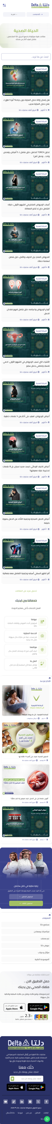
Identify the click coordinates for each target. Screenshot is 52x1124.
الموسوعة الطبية (42, 959)
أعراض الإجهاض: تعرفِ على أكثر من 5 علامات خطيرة (27, 416)
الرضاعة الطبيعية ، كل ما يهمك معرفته (35, 714)
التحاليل (37, 1113)
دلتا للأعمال (10, 1113)
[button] (26, 590)
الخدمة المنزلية (30, 633)
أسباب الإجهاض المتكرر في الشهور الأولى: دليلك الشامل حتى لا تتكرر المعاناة (29, 207)
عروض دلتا (45, 945)
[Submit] (12, 1079)
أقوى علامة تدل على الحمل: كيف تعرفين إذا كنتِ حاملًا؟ (29, 798)
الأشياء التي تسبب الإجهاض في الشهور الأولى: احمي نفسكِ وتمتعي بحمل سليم (26, 364)
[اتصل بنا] (42, 664)
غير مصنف (45, 938)
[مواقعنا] (42, 650)
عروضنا (34, 619)
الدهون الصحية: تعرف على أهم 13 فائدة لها (33, 756)
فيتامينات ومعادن (41, 931)
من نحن (29, 1113)
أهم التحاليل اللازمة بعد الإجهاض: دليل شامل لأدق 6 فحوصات (27, 835)
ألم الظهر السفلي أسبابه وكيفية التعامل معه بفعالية (26, 573)
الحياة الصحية (41, 69)
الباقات (45, 1113)
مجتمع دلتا (44, 925)
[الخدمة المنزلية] (42, 636)
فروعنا (20, 1113)
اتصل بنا (33, 661)
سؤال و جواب (43, 952)
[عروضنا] (42, 622)
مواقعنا (33, 647)
